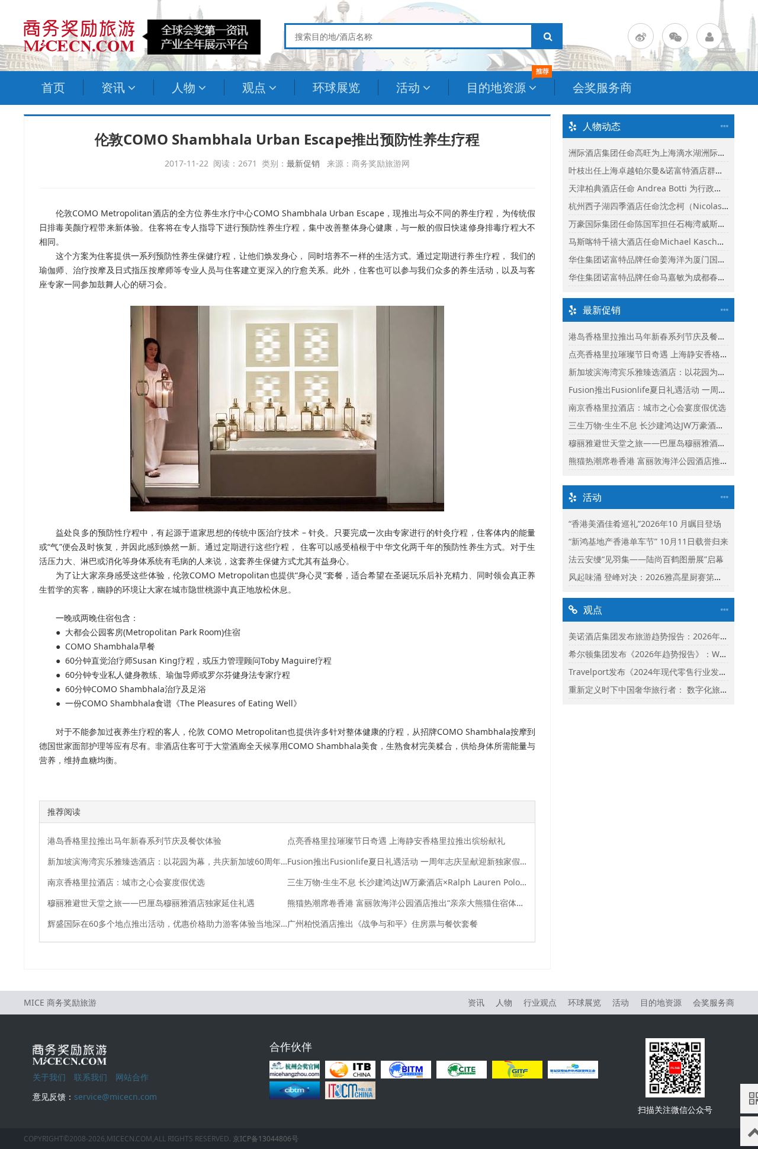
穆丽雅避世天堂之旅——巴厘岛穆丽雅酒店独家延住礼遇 (151, 902)
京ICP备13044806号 (265, 1139)
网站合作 (132, 1077)
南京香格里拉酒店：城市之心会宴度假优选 (126, 882)
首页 (53, 87)
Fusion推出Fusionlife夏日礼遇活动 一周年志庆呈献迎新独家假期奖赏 (407, 861)
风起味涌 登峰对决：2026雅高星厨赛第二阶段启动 (662, 576)
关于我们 (49, 1077)
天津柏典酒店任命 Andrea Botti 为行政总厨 (649, 188)
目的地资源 (496, 87)
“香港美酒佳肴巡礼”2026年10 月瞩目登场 (644, 523)
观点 (254, 87)
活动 (408, 87)
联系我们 (90, 1077)
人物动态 (602, 126)
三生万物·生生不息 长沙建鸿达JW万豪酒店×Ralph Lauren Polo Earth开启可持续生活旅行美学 (407, 882)
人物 (183, 87)
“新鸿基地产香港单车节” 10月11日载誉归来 (648, 541)
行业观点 (540, 1002)
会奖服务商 (602, 87)
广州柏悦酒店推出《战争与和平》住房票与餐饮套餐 (382, 923)
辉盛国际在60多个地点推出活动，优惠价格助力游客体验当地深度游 (167, 923)
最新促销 (303, 163)
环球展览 (336, 87)
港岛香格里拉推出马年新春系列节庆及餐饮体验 (134, 840)
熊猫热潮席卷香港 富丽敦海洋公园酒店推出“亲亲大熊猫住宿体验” (407, 902)
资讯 (113, 87)
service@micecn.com (115, 1096)
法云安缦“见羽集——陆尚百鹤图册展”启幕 (646, 559)
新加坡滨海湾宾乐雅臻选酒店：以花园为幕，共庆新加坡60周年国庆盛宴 (167, 861)
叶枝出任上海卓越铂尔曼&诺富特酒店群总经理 (654, 170)
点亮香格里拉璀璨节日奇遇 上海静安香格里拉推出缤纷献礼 (396, 840)
